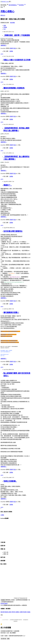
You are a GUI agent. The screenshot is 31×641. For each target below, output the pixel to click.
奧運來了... (7, 185)
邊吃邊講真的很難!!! (11, 312)
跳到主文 (3, 15)
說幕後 (11, 51)
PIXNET (6, 619)
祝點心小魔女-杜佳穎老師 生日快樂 (16, 60)
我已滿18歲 (3, 638)
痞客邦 (11, 48)
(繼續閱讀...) (4, 45)
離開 (8, 638)
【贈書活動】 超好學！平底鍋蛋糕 (16, 35)
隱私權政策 (25, 619)
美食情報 (12, 22)
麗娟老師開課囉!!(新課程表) (14, 88)
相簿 (4, 25)
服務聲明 (15, 621)
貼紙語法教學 (4, 603)
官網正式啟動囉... (10, 481)
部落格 (5, 27)
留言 (15, 48)
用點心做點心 (7, 11)
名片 (4, 29)
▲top (2, 53)
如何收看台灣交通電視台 (12, 231)
